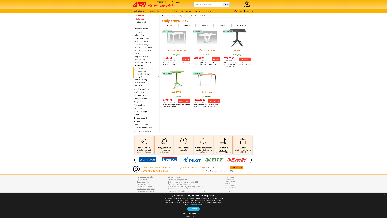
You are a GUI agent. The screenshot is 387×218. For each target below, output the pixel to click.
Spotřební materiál (141, 95)
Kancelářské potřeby (141, 38)
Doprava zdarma (223, 149)
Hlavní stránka (166, 16)
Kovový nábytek (139, 105)
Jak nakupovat (142, 180)
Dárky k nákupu (140, 11)
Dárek (243, 147)
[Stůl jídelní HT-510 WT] (207, 43)
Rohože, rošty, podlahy (142, 131)
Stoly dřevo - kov (205, 16)
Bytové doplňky (140, 83)
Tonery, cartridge (140, 111)
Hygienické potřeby (141, 118)
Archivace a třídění (141, 29)
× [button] (384, 194)
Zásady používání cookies (146, 191)
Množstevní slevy (154, 11)
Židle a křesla (138, 86)
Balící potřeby (139, 92)
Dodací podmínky (143, 182)
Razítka (136, 115)
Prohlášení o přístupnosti (145, 189)
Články (176, 11)
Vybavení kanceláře (141, 41)
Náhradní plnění (203, 147)
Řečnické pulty (140, 60)
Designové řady (139, 102)
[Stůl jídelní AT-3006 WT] (176, 43)
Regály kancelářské (141, 57)
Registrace (249, 11)
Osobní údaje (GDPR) (144, 187)
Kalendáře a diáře (140, 22)
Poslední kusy (139, 19)
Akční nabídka (139, 16)
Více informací (197, 204)
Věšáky (137, 54)
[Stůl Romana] (207, 86)
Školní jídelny (141, 68)
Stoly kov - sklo (141, 71)
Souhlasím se (221, 171)
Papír (136, 25)
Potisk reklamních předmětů (144, 128)
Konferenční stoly (141, 80)
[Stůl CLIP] (237, 46)
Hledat (226, 4)
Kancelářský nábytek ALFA (144, 51)
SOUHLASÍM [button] (193, 209)
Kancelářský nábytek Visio (144, 48)
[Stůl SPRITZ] (177, 89)
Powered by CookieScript (193, 216)
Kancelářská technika (142, 89)
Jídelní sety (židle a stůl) (143, 62)
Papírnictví (138, 32)
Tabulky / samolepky (141, 124)
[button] (193, 213)
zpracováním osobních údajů (225, 171)
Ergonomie (138, 108)
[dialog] (193, 205)
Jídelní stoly (194, 16)
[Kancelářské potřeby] (144, 5)
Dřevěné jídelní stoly (143, 74)
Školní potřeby (139, 35)
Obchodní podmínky (144, 184)
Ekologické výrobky (141, 98)
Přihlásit (239, 11)
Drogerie (137, 121)
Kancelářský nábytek (181, 16)
